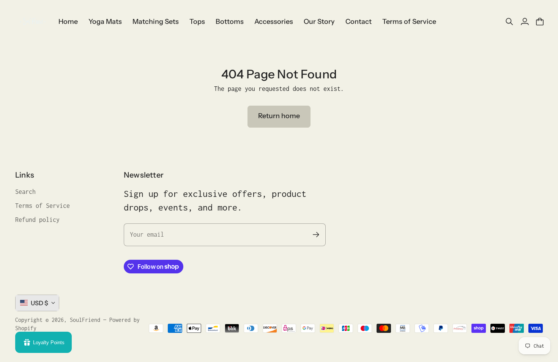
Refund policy (37, 219)
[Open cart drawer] (539, 21)
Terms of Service (42, 205)
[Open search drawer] (509, 21)
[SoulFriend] (32, 22)
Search (25, 191)
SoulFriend (85, 320)
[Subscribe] (316, 234)
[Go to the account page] (524, 21)
